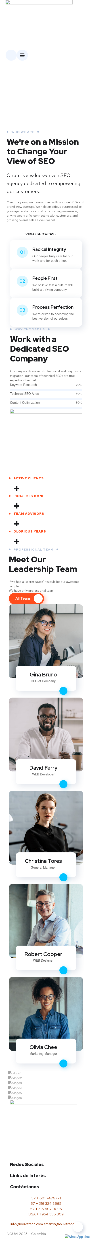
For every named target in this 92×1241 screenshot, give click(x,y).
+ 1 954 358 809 (50, 1214)
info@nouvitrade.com (26, 1224)
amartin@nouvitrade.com (63, 1224)
